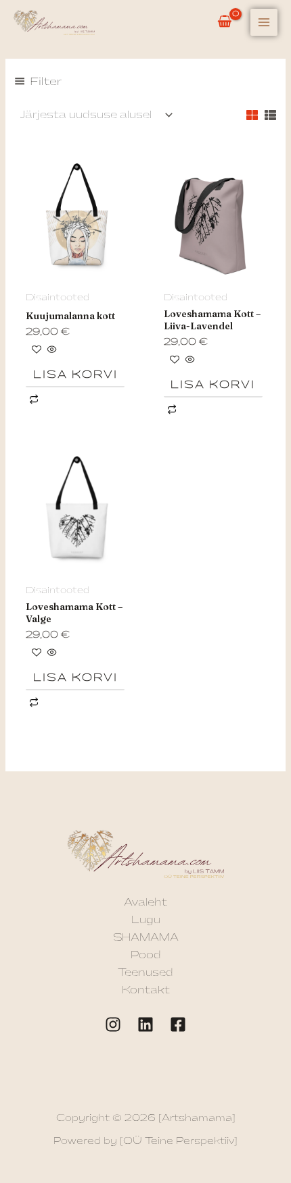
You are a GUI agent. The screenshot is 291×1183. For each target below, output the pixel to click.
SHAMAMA (146, 938)
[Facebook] (178, 1024)
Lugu (145, 920)
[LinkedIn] (145, 1024)
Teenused (145, 973)
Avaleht (145, 903)
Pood (146, 955)
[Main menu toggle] (263, 22)
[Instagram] (113, 1024)
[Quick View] (51, 351)
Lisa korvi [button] (75, 375)
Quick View (76, 275)
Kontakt (146, 990)
